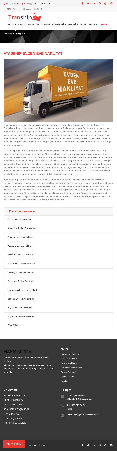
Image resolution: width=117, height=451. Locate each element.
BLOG (83, 24)
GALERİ (72, 24)
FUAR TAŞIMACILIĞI (14, 418)
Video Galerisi (67, 376)
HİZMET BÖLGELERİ (54, 24)
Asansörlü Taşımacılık (71, 367)
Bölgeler (20, 33)
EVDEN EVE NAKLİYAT (15, 395)
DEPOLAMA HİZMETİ (14, 404)
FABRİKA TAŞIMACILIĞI (15, 423)
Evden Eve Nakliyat (70, 354)
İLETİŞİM (93, 24)
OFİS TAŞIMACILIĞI (13, 400)
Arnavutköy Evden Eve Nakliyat (22, 228)
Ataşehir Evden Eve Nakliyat (20, 237)
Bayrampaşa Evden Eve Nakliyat (22, 290)
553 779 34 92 (12, 3)
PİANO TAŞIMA (11, 414)
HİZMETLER (34, 24)
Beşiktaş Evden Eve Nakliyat (21, 299)
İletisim (64, 381)
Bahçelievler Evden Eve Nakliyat (22, 264)
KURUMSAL (18, 24)
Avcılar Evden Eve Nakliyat (20, 246)
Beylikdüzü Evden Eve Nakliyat (21, 316)
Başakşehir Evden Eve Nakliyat (22, 281)
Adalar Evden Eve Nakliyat (19, 220)
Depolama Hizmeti (69, 363)
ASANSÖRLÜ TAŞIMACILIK (17, 409)
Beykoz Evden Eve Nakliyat (20, 308)
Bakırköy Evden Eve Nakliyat (21, 272)
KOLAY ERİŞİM (14, 444)
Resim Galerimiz (69, 372)
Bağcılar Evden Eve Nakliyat (20, 255)
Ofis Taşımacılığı (69, 358)
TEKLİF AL (105, 25)
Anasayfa (9, 33)
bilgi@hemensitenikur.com (38, 3)
